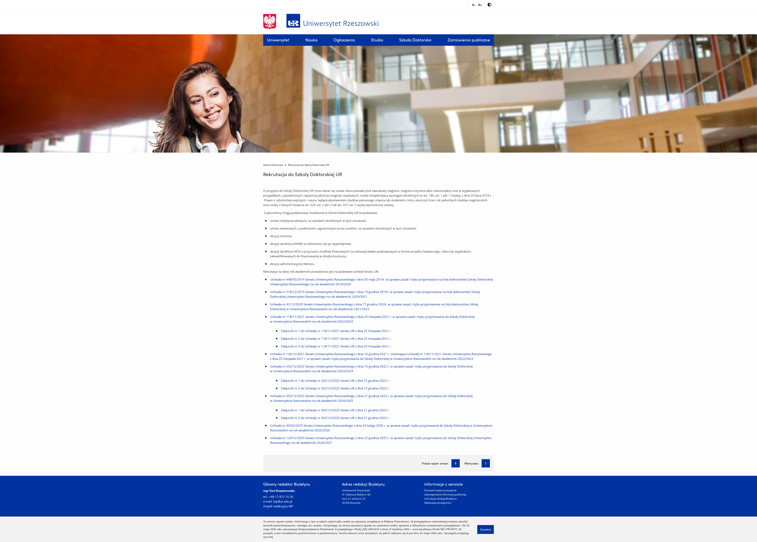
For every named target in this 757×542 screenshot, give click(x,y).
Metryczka (471, 463)
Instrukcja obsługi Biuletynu (440, 498)
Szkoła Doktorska (415, 39)
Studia (377, 39)
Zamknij (485, 529)
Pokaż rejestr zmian (435, 463)
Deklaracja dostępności (437, 503)
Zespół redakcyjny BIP (278, 506)
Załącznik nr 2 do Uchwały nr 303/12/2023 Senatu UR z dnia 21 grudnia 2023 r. (335, 418)
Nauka (311, 39)
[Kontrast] (489, 4)
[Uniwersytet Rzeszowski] (332, 20)
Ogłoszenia (344, 39)
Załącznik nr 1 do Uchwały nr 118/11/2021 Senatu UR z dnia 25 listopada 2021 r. (336, 331)
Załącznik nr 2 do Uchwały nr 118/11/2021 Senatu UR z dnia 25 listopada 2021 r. (336, 338)
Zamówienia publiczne (468, 39)
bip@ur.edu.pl (282, 501)
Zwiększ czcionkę (479, 4)
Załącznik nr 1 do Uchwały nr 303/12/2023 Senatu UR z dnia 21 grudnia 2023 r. (335, 410)
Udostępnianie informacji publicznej (445, 494)
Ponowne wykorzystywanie (440, 490)
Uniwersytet (278, 39)
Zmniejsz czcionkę (473, 4)
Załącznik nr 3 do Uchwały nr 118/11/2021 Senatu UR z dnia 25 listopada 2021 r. (336, 346)
